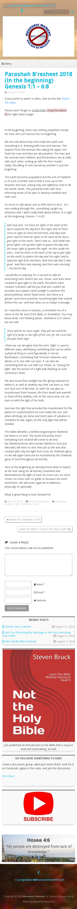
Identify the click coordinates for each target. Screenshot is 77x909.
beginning (60, 501)
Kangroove (65, 896)
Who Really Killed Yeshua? (20, 641)
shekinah (26, 504)
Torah (36, 504)
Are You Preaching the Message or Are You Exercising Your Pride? (36, 634)
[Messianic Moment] (38, 55)
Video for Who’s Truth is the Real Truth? (43, 529)
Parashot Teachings (38, 501)
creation (9, 504)
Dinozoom (49, 901)
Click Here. (8, 776)
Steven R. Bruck (15, 501)
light (17, 504)
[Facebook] (22, 11)
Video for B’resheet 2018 (24, 519)
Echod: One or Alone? (18, 626)
